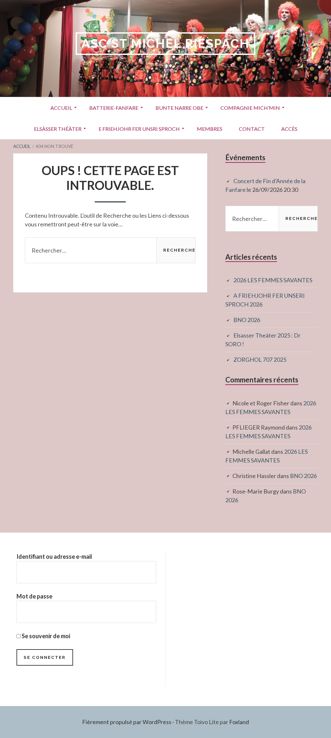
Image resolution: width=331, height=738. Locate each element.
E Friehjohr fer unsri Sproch (139, 129)
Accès (289, 129)
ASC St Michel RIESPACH (165, 43)
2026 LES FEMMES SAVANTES (272, 280)
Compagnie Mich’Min (250, 108)
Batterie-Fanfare (113, 108)
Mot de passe (34, 596)
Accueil (61, 108)
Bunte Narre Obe (179, 108)
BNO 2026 (246, 319)
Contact (252, 129)
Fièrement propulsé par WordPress (126, 721)
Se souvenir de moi (45, 635)
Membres (209, 129)
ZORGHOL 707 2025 (259, 359)
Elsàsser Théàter (57, 129)
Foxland (239, 721)
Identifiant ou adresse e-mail (54, 556)
